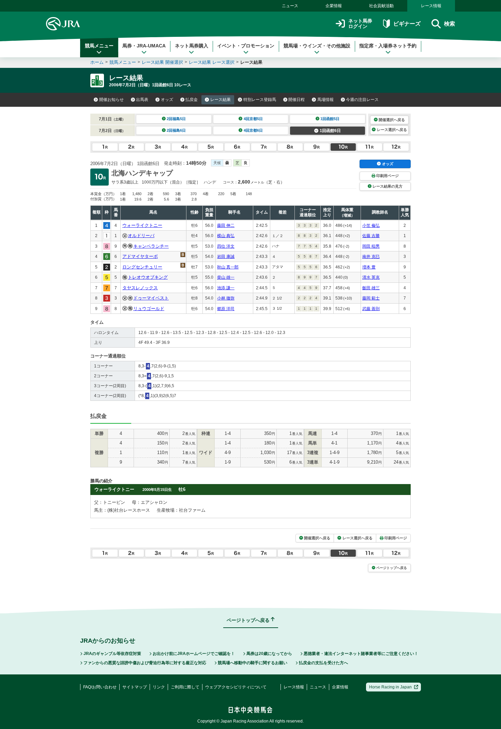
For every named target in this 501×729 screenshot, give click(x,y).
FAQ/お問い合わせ (100, 687)
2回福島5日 (176, 119)
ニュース (290, 5)
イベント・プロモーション (245, 45)
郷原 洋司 (225, 308)
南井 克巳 (371, 256)
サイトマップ (134, 687)
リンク (159, 687)
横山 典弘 (225, 235)
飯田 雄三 (371, 288)
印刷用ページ (387, 176)
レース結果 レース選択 (211, 62)
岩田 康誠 (225, 256)
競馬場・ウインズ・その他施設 (317, 45)
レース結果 (220, 99)
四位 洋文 (225, 246)
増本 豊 (369, 267)
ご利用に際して (185, 687)
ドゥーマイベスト (151, 298)
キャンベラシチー (151, 246)
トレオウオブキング (148, 277)
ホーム (97, 62)
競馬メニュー (99, 45)
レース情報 (431, 5)
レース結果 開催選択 (162, 62)
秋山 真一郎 (228, 267)
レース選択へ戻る (392, 130)
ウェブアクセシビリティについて (236, 687)
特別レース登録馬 (259, 99)
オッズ (167, 99)
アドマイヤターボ (140, 256)
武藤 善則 (371, 308)
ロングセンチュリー (142, 266)
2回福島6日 (176, 130)
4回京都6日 (253, 130)
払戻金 (191, 99)
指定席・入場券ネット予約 (387, 45)
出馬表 (142, 99)
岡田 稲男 (371, 246)
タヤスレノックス (140, 287)
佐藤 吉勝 (371, 235)
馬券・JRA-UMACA (144, 45)
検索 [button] (449, 24)
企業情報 (333, 5)
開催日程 (296, 99)
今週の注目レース (362, 99)
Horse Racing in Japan (390, 687)
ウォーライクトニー (142, 225)
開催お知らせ (111, 99)
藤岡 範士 (371, 298)
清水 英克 (371, 277)
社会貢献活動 (381, 5)
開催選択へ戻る (392, 120)
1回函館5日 (329, 119)
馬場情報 (325, 99)
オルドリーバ (141, 235)
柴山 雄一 (225, 277)
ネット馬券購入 (191, 45)
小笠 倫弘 (371, 225)
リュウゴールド (148, 308)
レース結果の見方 (388, 186)
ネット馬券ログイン (360, 23)
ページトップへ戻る (391, 568)
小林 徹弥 (225, 298)
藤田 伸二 (225, 225)
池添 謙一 (225, 288)
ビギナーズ (406, 24)
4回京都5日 (253, 119)
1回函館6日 (330, 130)
